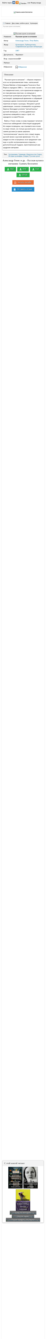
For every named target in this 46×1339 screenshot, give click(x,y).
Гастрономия (13, 154)
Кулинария (20, 45)
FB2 (12, 169)
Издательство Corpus (34, 154)
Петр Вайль (34, 41)
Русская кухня (34, 156)
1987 (17, 51)
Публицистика (30, 45)
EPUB (24, 175)
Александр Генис (22, 41)
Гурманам (22, 154)
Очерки (25, 156)
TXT (37, 169)
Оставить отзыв (24, 189)
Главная (7, 23)
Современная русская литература (29, 47)
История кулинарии (15, 156)
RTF (24, 169)
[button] (14, 3)
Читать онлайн (24, 182)
